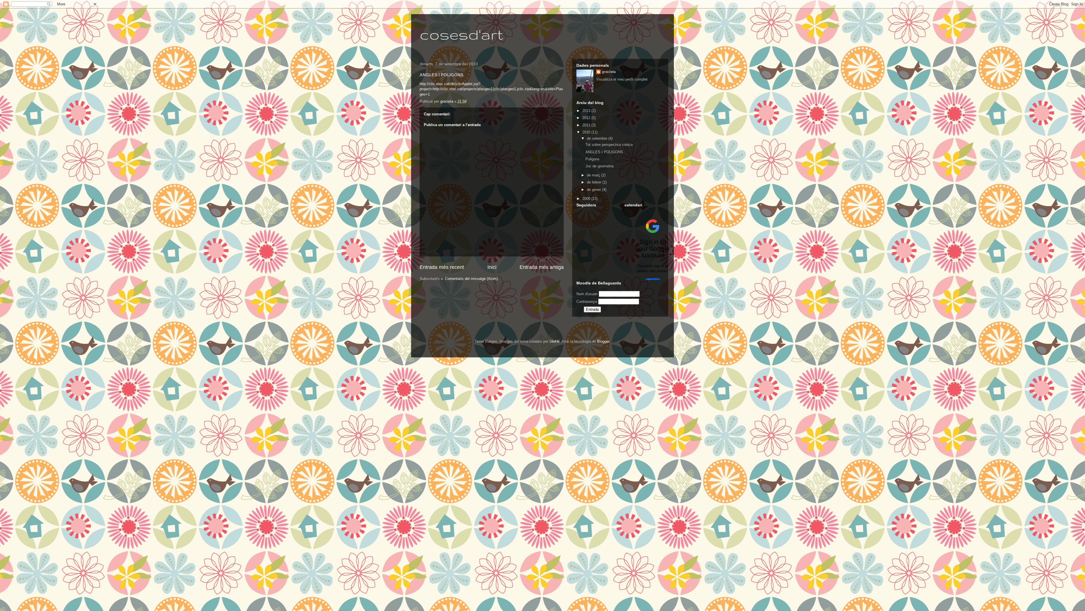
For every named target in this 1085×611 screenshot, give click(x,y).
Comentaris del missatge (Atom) (471, 279)
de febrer (594, 182)
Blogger (603, 341)
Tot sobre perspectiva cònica (609, 145)
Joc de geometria (599, 166)
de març (594, 175)
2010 (586, 132)
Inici (491, 267)
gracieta (609, 72)
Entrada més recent (442, 267)
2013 (586, 111)
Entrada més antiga (542, 267)
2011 (586, 125)
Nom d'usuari (587, 294)
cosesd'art (461, 34)
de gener (594, 189)
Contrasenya (586, 301)
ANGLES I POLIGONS (604, 152)
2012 (586, 118)
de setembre (597, 138)
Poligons (592, 159)
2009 (586, 199)
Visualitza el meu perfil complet (622, 79)
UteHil (554, 341)
